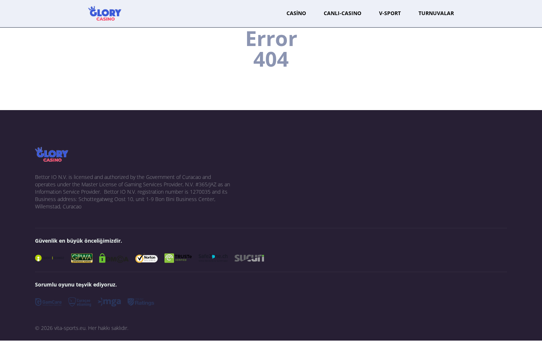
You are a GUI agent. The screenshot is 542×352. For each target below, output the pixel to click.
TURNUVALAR (436, 13)
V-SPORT (390, 13)
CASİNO (296, 13)
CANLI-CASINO (342, 13)
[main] (104, 13)
